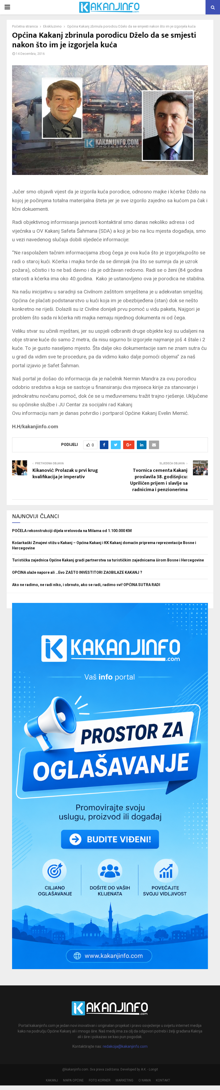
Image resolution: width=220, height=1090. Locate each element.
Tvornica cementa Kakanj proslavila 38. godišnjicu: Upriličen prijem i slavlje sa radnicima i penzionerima (159, 480)
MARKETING (124, 1080)
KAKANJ (52, 1080)
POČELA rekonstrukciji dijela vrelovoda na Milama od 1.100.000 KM (72, 531)
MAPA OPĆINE (73, 1080)
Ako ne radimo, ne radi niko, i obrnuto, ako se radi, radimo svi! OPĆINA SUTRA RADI (86, 585)
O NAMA (144, 1080)
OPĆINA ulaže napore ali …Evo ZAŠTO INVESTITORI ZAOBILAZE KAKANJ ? (77, 572)
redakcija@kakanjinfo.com (125, 1046)
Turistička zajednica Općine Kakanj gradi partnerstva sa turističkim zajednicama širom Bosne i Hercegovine (108, 560)
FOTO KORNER (100, 1080)
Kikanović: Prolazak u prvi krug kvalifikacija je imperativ (65, 473)
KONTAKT (163, 1080)
